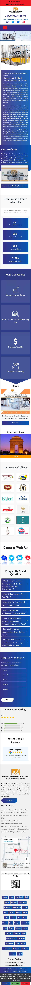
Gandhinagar (7, 948)
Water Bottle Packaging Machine (12, 823)
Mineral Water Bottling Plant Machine (14, 812)
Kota (10, 923)
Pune (19, 918)
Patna (12, 897)
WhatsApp (16, 983)
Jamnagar (12, 954)
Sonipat (18, 912)
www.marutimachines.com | (14, 965)
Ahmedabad (17, 907)
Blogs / (15, 971)
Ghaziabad (22, 902)
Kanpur (11, 928)
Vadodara (25, 948)
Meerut (25, 928)
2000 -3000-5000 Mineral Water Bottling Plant (15, 187)
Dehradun (8, 933)
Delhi (26, 897)
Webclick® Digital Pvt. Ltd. (9, 978)
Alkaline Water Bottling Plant (11, 821)
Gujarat (5, 897)
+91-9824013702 (15, 16)
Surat (5, 912)
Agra (5, 928)
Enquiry (25, 983)
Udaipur (16, 923)
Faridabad (7, 907)
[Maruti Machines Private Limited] (15, 774)
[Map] (15, 852)
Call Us (6, 983)
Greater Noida (11, 938)
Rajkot (25, 907)
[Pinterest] (23, 21)
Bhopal (25, 912)
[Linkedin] (18, 21)
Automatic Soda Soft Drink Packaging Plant (16, 829)
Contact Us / (8, 971)
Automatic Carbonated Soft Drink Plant (14, 826)
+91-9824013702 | (15, 2)
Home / (6, 969)
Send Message (7, 700)
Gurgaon (14, 902)
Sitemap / (23, 969)
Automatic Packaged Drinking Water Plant (15, 810)
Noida (7, 902)
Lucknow (18, 928)
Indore (7, 918)
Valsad (23, 943)
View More (15, 423)
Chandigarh (19, 897)
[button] (2, 36)
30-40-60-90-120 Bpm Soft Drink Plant (14, 832)
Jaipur (24, 933)
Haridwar (17, 933)
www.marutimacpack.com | (14, 963)
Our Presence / (14, 969)
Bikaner (4, 923)
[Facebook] (7, 21)
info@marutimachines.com (16, 4)
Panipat (11, 912)
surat (17, 943)
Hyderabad (25, 923)
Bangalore (21, 938)
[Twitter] (13, 21)
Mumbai (13, 918)
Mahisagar (16, 948)
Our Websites (23, 971)
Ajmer (25, 918)
